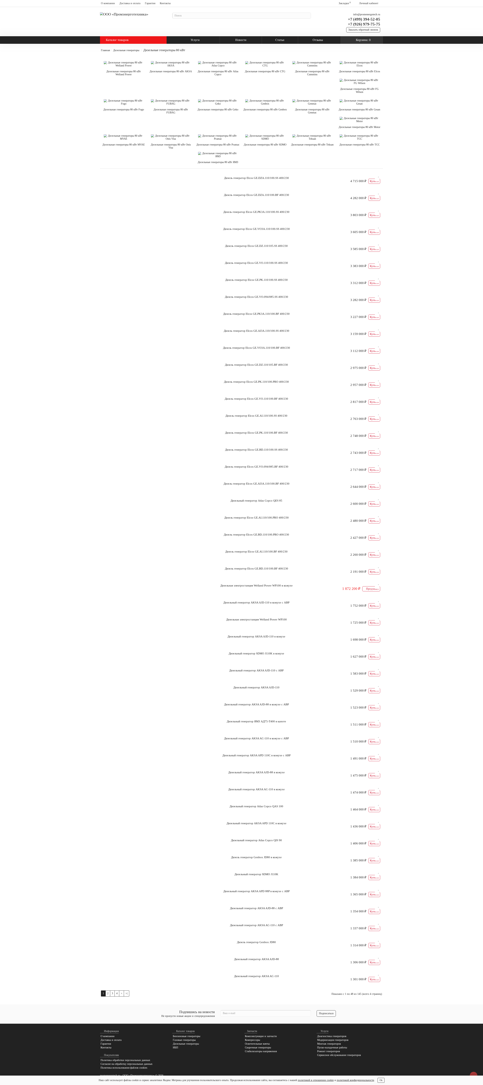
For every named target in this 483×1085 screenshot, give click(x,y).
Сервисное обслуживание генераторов (339, 1055)
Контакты (165, 3)
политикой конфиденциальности (355, 1080)
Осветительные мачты (257, 1043)
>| (126, 993)
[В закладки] (377, 179)
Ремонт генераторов (328, 1051)
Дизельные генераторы (126, 50)
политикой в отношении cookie (316, 1080)
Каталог (117, 40)
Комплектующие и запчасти (261, 1036)
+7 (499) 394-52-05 (364, 19)
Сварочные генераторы (258, 1047)
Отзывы (318, 40)
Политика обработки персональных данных (125, 1060)
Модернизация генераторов (332, 1040)
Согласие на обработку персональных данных (126, 1064)
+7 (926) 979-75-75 (364, 24)
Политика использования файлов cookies (124, 1067)
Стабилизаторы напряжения (261, 1051)
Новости (240, 40)
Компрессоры (252, 1040)
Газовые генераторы (184, 1040)
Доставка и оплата (129, 3)
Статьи (279, 40)
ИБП (175, 1047)
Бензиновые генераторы (186, 1036)
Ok (381, 1080)
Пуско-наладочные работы (332, 1047)
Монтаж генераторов (329, 1043)
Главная (105, 50)
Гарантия (150, 3)
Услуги (195, 40)
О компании (108, 3)
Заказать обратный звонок (363, 29)
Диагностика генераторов (331, 1036)
